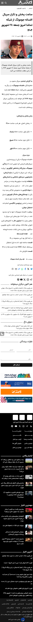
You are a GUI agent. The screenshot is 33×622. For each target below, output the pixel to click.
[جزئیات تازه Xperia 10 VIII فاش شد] (28, 526)
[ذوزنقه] (16, 376)
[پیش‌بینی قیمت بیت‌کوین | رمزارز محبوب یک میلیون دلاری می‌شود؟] (28, 510)
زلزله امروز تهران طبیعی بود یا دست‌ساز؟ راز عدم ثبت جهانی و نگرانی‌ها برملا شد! (17, 575)
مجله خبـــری (28, 447)
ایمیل (11, 350)
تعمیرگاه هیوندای (26, 612)
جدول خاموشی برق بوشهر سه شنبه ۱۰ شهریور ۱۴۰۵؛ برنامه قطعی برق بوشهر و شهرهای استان (17, 594)
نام (30, 350)
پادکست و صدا (28, 439)
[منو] (2, 2)
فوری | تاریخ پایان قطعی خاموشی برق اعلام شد (18, 588)
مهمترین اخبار (26, 505)
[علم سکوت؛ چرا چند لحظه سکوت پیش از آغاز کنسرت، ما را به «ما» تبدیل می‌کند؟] (28, 468)
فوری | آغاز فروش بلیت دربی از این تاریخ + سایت (18, 563)
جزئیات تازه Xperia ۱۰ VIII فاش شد (13, 525)
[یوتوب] (21, 279)
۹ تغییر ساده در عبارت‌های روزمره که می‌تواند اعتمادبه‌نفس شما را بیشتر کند (13, 477)
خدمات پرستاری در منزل (13, 612)
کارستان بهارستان (26, 608)
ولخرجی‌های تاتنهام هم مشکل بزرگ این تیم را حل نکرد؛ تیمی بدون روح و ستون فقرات (12, 485)
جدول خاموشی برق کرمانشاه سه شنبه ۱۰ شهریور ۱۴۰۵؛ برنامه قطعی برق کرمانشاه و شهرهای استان (17, 309)
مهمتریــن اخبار (17, 447)
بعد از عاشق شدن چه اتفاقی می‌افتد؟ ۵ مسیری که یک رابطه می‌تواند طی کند (12, 461)
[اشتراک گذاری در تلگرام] (31, 270)
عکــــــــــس (17, 435)
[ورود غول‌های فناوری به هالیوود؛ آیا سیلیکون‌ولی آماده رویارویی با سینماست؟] (28, 493)
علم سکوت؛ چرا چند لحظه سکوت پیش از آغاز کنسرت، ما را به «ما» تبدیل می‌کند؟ (13, 469)
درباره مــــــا (28, 431)
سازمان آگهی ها (16, 443)
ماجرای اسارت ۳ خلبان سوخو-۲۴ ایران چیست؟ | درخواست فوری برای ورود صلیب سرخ (13, 541)
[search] (6, 3)
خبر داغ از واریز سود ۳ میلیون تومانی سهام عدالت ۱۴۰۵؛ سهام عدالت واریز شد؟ (18, 327)
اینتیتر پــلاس (28, 443)
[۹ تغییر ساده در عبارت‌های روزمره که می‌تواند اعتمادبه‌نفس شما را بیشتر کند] (28, 477)
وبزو (16, 600)
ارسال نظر (16, 365)
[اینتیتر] (25, 3)
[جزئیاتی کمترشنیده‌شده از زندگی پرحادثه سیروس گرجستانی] (28, 533)
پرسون (12, 604)
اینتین (29, 600)
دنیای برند (28, 604)
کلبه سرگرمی (5, 604)
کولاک (17, 608)
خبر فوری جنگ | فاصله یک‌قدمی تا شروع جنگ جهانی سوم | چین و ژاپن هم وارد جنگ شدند (16, 289)
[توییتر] (24, 279)
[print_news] (12, 269)
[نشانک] (16, 384)
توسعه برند (9, 600)
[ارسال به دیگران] (16, 270)
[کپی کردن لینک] (19, 269)
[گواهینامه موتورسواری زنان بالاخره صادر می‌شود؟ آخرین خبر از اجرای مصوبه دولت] (28, 517)
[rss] (31, 426)
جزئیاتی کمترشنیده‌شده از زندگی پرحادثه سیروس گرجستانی (14, 533)
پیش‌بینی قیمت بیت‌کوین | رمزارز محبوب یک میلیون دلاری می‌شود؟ (14, 510)
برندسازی (20, 604)
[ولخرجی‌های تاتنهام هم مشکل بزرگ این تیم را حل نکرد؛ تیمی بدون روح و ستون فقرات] (28, 484)
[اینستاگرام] (28, 279)
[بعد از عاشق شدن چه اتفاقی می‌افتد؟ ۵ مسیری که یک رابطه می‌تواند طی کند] (28, 461)
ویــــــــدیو (28, 435)
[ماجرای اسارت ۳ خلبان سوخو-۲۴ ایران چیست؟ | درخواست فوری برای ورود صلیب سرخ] (28, 540)
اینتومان (23, 600)
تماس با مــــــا (16, 431)
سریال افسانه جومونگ (16, 259)
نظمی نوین (9, 608)
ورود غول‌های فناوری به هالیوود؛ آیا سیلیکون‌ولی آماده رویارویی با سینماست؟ (13, 494)
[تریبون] (16, 400)
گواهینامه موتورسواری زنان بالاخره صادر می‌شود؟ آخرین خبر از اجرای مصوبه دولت (12, 518)
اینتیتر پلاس (27, 456)
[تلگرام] (31, 279)
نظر (29, 359)
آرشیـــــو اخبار (17, 439)
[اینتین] (16, 392)
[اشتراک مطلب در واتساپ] (22, 270)
